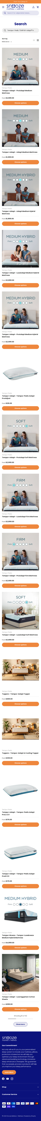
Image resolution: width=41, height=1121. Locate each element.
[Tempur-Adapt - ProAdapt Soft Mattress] (20, 433)
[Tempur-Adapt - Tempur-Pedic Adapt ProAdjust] (20, 372)
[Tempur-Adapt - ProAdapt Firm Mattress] (20, 551)
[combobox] (20, 13)
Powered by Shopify (30, 1116)
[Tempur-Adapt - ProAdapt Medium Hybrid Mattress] (20, 310)
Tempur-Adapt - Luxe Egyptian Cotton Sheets (18, 998)
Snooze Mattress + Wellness (15, 1116)
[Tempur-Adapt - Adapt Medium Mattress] (20, 128)
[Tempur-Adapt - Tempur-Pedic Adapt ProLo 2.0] (20, 788)
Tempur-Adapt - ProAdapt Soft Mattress (19, 457)
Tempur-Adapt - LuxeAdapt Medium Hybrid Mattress (20, 274)
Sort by (4, 39)
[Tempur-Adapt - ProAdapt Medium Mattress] (20, 66)
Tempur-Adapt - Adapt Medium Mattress (19, 152)
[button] (38, 7)
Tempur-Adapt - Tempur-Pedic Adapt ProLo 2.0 (18, 813)
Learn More (9, 1072)
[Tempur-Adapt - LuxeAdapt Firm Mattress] (20, 492)
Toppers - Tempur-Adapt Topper (16, 694)
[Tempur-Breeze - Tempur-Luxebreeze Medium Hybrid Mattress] (20, 911)
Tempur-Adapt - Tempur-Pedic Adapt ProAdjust (18, 397)
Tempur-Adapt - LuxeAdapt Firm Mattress (20, 516)
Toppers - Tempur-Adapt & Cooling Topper (20, 753)
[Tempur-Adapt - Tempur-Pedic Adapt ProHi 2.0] (20, 849)
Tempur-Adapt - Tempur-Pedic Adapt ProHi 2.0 (18, 875)
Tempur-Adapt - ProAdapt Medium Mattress (17, 91)
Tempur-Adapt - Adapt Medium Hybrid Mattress (18, 212)
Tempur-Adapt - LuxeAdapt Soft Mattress (20, 635)
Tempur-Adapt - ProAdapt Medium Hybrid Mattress (20, 335)
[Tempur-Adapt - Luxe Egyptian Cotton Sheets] (20, 973)
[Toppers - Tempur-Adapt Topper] (20, 670)
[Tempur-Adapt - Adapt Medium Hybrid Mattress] (20, 187)
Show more (20, 1024)
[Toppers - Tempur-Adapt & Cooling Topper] (20, 729)
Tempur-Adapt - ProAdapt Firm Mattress (19, 576)
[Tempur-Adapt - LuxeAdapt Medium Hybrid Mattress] (20, 249)
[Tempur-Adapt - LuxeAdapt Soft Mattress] (20, 611)
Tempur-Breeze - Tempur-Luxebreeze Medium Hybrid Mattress (18, 936)
